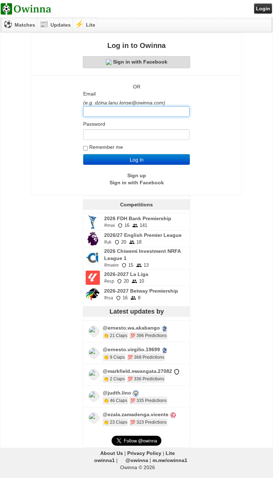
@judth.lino (117, 393)
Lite (170, 453)
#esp (109, 281)
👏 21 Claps (115, 335)
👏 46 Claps (115, 400)
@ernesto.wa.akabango (131, 328)
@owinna (136, 460)
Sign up (136, 175)
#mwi (109, 225)
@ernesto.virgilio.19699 (131, 349)
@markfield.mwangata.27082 (137, 371)
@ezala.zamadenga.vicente (135, 414)
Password (94, 124)
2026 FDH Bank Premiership (137, 218)
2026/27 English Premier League (143, 235)
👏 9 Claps (114, 357)
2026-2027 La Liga (126, 274)
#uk (108, 242)
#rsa (108, 297)
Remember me (106, 147)
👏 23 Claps (115, 422)
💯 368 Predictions (146, 357)
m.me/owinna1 (169, 460)
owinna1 (104, 460)
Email (89, 94)
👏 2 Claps (114, 378)
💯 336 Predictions (146, 378)
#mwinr (111, 265)
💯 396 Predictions (148, 335)
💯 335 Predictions (148, 400)
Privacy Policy (144, 453)
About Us (111, 453)
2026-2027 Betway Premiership (141, 291)
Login (263, 8)
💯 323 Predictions (148, 422)
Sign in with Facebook (140, 62)
